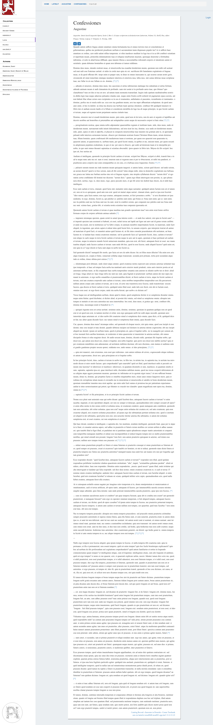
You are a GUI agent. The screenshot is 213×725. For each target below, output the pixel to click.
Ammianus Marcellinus (12, 80)
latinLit (55, 4)
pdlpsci (6, 45)
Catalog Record (137, 712)
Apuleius (6, 94)
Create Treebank (168, 712)
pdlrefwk (6, 54)
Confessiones (80, 4)
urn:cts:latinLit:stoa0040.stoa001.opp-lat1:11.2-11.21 (154, 715)
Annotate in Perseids (153, 712)
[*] (114, 81)
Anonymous (7, 85)
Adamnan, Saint (9, 66)
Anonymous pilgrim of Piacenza (15, 90)
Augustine (66, 4)
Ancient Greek (8, 30)
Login (208, 17)
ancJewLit (7, 49)
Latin (5, 40)
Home (46, 4)
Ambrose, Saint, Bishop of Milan (15, 71)
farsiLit (6, 26)
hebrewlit (7, 35)
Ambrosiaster (8, 76)
